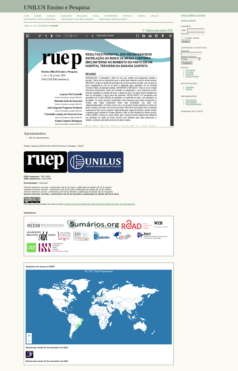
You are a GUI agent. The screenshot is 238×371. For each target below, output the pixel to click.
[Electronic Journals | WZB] (161, 229)
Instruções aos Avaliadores (77, 19)
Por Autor (190, 72)
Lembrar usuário (192, 38)
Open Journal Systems (193, 15)
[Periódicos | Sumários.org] (93, 229)
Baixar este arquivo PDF (159, 30)
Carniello (53, 26)
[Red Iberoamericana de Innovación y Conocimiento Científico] (46, 229)
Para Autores (191, 102)
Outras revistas (192, 76)
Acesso (51, 16)
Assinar (189, 89)
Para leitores (191, 100)
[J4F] (31, 252)
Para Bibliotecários (194, 104)
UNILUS (154, 16)
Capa (26, 16)
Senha (184, 34)
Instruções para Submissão (40, 19)
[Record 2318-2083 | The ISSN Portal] (53, 252)
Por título (190, 74)
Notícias (128, 16)
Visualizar (190, 87)
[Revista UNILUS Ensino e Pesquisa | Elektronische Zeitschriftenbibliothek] (82, 241)
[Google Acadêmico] (122, 241)
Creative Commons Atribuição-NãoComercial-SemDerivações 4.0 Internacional (99, 204)
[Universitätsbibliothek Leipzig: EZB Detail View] (41, 241)
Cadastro (66, 16)
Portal (142, 16)
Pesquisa (82, 16)
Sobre (38, 16)
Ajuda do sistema (188, 20)
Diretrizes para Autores (113, 19)
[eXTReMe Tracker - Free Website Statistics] (29, 357)
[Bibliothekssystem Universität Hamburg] (64, 241)
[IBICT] (151, 241)
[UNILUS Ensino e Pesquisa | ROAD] (136, 229)
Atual (96, 16)
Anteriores (111, 16)
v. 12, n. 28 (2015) (39, 26)
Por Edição (190, 70)
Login (183, 30)
